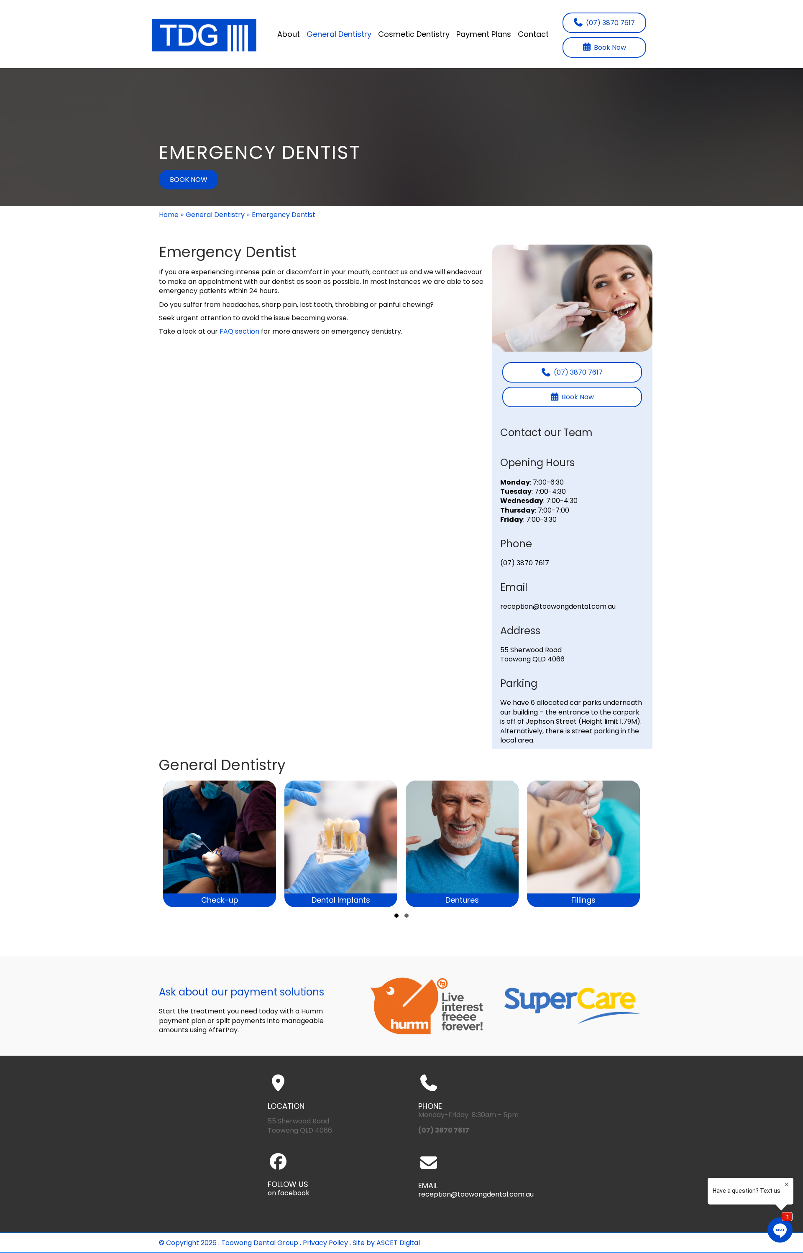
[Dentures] (426, 844)
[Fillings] (547, 844)
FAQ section (239, 331)
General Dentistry (215, 214)
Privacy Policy (325, 1243)
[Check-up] (183, 844)
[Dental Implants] (304, 844)
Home (169, 214)
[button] (396, 915)
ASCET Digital (398, 1243)
